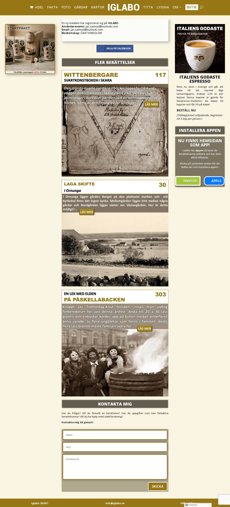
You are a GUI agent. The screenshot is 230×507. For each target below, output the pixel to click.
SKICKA (157, 486)
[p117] (115, 175)
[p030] (115, 285)
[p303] (115, 395)
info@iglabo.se (115, 503)
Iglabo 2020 (39, 503)
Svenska (192, 505)
